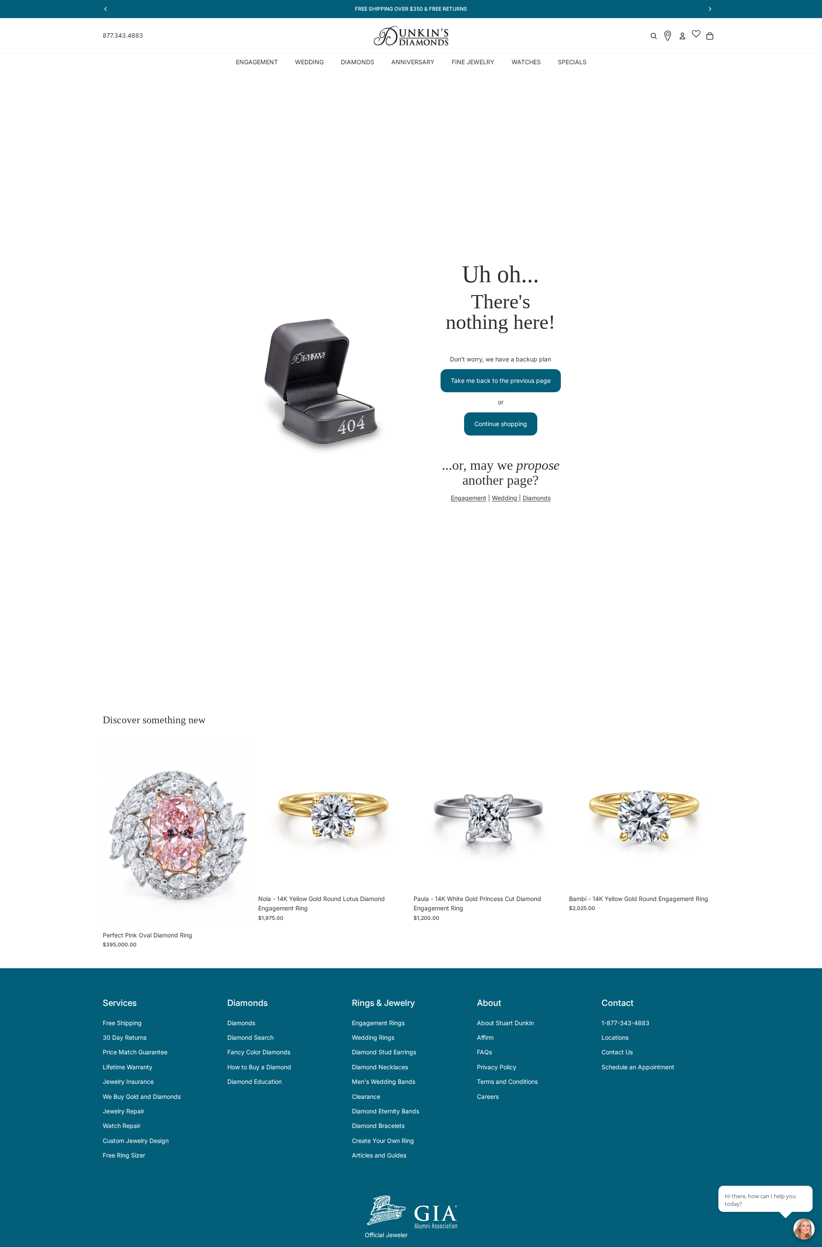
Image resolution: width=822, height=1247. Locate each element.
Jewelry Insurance (128, 1081)
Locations (615, 1037)
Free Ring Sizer (124, 1155)
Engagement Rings (378, 1022)
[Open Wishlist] (696, 36)
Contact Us (617, 1052)
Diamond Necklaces (380, 1067)
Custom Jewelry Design (136, 1140)
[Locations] (667, 35)
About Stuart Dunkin (505, 1022)
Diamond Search (250, 1037)
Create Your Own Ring (383, 1140)
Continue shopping (500, 423)
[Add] (239, 914)
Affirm (485, 1037)
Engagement (468, 497)
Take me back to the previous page (501, 380)
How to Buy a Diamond (259, 1067)
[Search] (653, 36)
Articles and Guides (379, 1155)
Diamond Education (254, 1081)
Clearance (366, 1096)
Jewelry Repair (123, 1111)
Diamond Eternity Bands (385, 1111)
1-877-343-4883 (625, 1022)
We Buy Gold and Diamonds (142, 1096)
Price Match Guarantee (135, 1052)
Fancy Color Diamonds (258, 1052)
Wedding (505, 497)
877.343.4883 (123, 35)
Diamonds (537, 497)
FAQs (484, 1052)
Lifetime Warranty (127, 1067)
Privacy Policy (496, 1067)
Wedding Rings (373, 1037)
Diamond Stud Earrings (384, 1052)
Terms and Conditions (507, 1081)
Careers (488, 1096)
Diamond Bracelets (378, 1125)
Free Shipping (122, 1022)
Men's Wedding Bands (383, 1081)
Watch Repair (121, 1125)
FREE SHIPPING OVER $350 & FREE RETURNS (411, 9)
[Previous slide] (115, 833)
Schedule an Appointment (638, 1067)
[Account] (682, 36)
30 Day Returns (124, 1037)
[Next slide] (240, 833)
